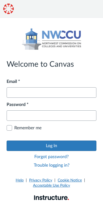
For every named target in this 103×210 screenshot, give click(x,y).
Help (20, 180)
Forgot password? (51, 157)
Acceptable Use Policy (51, 185)
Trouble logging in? (51, 165)
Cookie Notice (70, 180)
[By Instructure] (51, 197)
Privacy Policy (40, 180)
